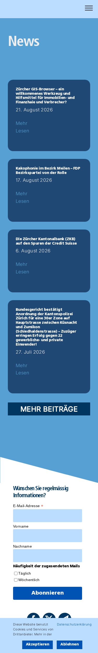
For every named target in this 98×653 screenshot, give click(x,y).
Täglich (24, 573)
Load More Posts (49, 408)
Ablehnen (69, 645)
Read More (28, 134)
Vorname (21, 526)
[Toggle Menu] (89, 8)
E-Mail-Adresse (28, 505)
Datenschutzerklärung (74, 624)
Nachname (22, 546)
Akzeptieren (37, 645)
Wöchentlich (28, 580)
